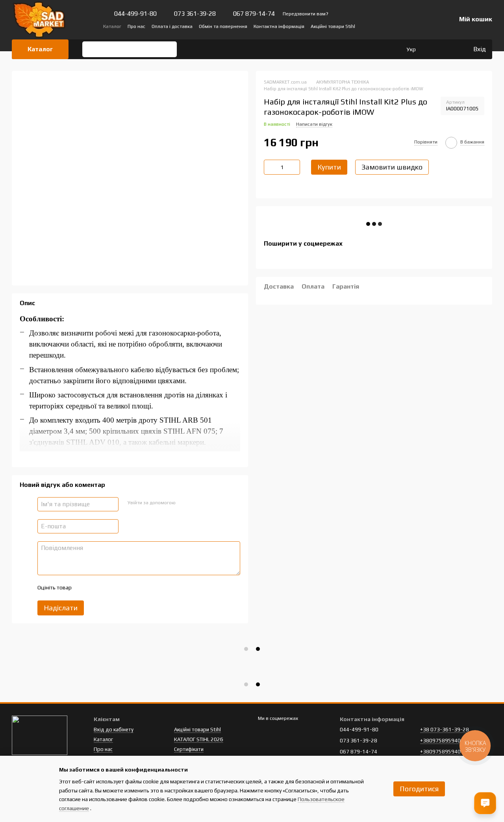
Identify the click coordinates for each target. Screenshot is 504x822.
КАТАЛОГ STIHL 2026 (198, 739)
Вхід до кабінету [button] (113, 730)
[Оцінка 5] (134, 588)
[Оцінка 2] (97, 588)
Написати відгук (314, 124)
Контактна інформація (279, 26)
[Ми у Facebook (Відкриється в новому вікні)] (390, 26)
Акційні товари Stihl (333, 26)
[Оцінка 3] (109, 588)
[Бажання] (450, 49)
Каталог (112, 26)
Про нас (136, 26)
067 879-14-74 (254, 14)
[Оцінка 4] (122, 588)
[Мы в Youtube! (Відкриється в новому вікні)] (399, 26)
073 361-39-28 (195, 14)
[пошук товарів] (91, 49)
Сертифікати (189, 749)
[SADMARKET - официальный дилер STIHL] (39, 734)
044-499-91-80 (135, 14)
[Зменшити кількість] (269, 167)
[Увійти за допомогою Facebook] (184, 503)
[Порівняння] (435, 49)
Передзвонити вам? (305, 14)
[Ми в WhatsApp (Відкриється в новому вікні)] (427, 26)
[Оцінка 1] (84, 588)
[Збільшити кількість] (294, 167)
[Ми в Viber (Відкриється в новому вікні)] (418, 26)
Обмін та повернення (223, 26)
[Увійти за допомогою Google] (196, 503)
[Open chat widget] (485, 803)
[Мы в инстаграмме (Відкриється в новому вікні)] (409, 26)
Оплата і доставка (172, 26)
